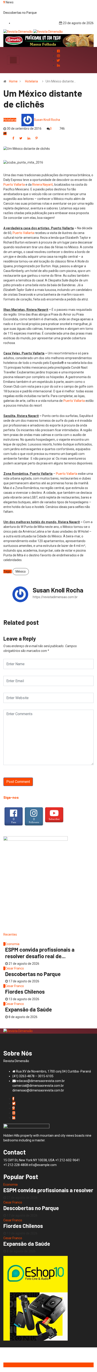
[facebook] (58, 51)
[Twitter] (58, 60)
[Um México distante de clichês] (13, 138)
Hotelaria (31, 81)
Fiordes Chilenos (25, 991)
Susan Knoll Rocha (47, 120)
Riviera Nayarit (42, 184)
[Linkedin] (58, 65)
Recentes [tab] (10, 934)
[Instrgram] (58, 56)
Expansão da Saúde (28, 1009)
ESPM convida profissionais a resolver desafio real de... (39, 952)
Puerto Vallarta (14, 184)
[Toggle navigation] (13, 60)
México (21, 571)
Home (13, 81)
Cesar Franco (14, 968)
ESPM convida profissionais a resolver (48, 1190)
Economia (12, 944)
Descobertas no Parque (20, 12)
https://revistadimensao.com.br (55, 597)
